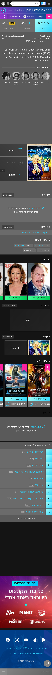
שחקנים (29, 16)
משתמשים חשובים (13, 648)
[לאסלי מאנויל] (35, 72)
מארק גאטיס (20, 245)
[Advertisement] (26, 117)
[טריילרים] (13, 158)
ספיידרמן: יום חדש (35, 451)
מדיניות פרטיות (24, 653)
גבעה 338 (39, 485)
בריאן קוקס (40, 297)
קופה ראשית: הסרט (35, 511)
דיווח (38, 648)
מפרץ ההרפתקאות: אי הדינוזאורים (28, 498)
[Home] (43, 3)
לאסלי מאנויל (16, 297)
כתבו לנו (12, 653)
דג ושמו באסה (37, 505)
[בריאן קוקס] (45, 72)
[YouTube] (26, 640)
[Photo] (39, 347)
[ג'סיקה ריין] (26, 72)
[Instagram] (17, 640)
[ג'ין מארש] (6, 72)
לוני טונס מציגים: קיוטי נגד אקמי (29, 471)
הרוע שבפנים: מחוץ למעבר (32, 491)
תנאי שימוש (38, 653)
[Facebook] (7, 640)
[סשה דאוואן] (16, 72)
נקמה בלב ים (38, 465)
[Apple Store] (35, 640)
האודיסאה (39, 458)
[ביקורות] (13, 145)
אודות (44, 648)
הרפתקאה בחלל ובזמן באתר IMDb (36, 232)
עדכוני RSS (28, 648)
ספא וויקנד (39, 478)
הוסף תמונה (7, 337)
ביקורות (41, 16)
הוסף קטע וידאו (9, 305)
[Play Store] (44, 640)
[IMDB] (11, 23)
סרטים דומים (14, 16)
